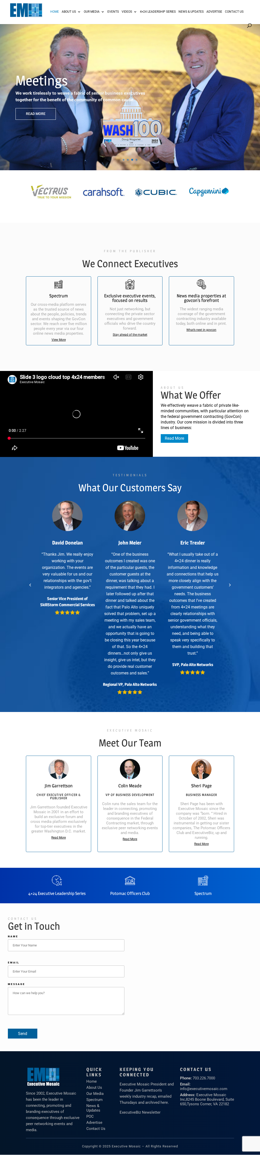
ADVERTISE (214, 11)
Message (16, 984)
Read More (35, 114)
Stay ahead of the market (130, 334)
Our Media (92, 11)
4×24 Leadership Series (158, 11)
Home (54, 11)
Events (113, 11)
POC (90, 1116)
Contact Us (234, 11)
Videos (127, 11)
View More (59, 340)
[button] (30, 584)
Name (13, 936)
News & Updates (191, 11)
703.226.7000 (204, 1078)
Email (13, 962)
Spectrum (94, 1099)
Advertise (94, 1122)
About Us (69, 11)
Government (51, 80)
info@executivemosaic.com (203, 1088)
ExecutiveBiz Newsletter (140, 1112)
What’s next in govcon (201, 330)
